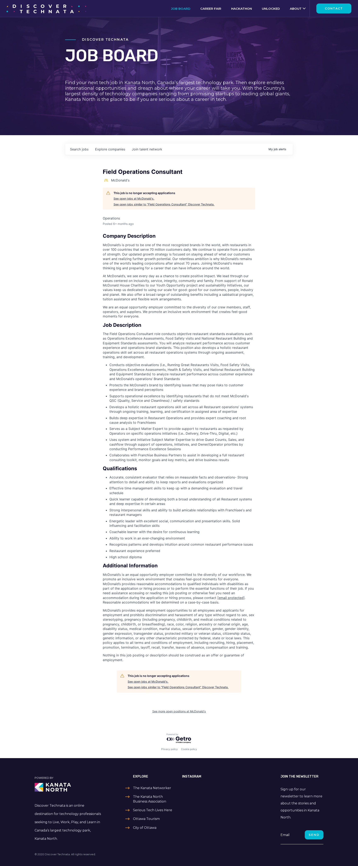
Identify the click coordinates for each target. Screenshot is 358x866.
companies (110, 149)
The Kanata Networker (152, 788)
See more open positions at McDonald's (179, 711)
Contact (334, 8)
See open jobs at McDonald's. (134, 198)
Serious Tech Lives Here (152, 810)
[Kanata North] (68, 787)
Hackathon (241, 9)
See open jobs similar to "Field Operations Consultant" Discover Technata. (164, 204)
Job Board (180, 9)
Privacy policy (169, 749)
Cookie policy (189, 749)
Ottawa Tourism (146, 819)
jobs (79, 149)
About (296, 9)
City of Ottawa (144, 828)
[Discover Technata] (46, 8)
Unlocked (271, 9)
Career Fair (210, 9)
